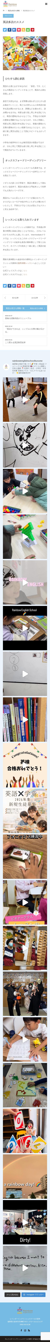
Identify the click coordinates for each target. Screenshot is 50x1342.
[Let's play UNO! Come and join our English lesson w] (25, 1131)
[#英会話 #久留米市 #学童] (25, 445)
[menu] (46, 4)
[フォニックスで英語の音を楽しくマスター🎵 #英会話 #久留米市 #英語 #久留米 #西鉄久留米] (25, 856)
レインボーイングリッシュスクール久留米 (19, 1339)
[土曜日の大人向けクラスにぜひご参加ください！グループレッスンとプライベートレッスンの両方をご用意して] (25, 719)
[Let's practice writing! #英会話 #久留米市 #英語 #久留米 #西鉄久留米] (25, 1039)
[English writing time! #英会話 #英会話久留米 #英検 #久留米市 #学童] (25, 628)
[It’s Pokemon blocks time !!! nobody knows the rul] (25, 1085)
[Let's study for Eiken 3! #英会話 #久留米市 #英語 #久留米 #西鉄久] (25, 1268)
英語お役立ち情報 (36, 308)
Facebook (21, 1330)
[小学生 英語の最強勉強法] (36, 297)
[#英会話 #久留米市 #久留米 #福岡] (25, 399)
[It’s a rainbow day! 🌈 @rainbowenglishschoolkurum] (25, 1176)
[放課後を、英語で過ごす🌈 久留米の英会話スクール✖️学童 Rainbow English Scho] (25, 811)
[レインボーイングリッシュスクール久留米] (10, 4)
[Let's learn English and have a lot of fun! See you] (25, 1222)
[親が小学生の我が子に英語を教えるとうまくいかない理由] (14, 297)
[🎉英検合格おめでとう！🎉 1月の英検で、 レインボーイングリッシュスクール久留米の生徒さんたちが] (25, 765)
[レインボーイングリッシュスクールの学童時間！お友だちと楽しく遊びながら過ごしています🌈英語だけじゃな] (25, 948)
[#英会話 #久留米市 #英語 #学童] (25, 491)
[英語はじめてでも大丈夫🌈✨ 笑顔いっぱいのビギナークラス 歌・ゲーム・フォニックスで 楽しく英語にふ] (25, 902)
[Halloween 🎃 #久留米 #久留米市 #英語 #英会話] (25, 994)
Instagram (25, 1330)
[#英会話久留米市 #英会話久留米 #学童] (25, 674)
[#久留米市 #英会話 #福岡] (25, 537)
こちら (24, 271)
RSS (28, 1330)
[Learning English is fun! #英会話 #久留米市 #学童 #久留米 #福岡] (25, 582)
